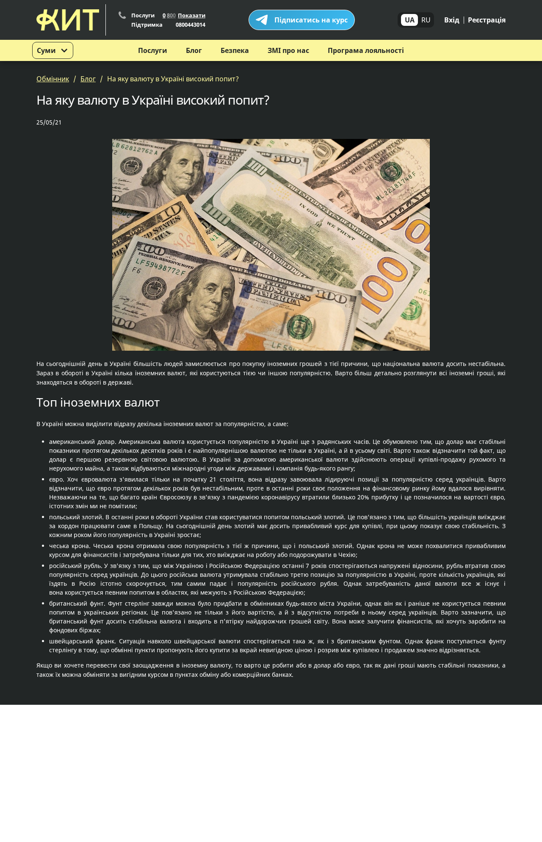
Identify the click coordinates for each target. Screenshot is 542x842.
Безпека (235, 50)
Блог (194, 50)
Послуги (152, 50)
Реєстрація (487, 20)
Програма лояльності (366, 50)
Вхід (451, 20)
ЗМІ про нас (288, 50)
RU (426, 20)
